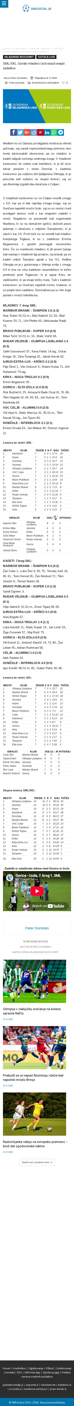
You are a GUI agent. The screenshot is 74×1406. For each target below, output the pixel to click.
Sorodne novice (35, 941)
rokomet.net (48, 1385)
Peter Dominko (18, 77)
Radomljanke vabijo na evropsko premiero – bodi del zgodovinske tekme (35, 1144)
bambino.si (64, 1385)
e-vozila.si (15, 1389)
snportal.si (32, 1385)
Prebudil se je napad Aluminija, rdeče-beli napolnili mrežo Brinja (33, 1077)
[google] (27, 132)
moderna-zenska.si (35, 1389)
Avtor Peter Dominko (36, 946)
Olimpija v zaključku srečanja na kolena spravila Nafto (32, 1011)
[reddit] (33, 132)
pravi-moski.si (58, 1389)
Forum (6, 1368)
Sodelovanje (63, 1368)
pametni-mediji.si (13, 1385)
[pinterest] (40, 132)
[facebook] (13, 132)
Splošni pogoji (51, 1372)
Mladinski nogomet (40, 48)
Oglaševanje (35, 1368)
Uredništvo (19, 1368)
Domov (6, 48)
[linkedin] (47, 132)
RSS (19, 1372)
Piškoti (50, 1368)
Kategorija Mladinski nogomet (35, 952)
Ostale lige (20, 48)
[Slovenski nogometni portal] (37, 4)
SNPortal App (32, 1372)
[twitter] (20, 132)
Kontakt (10, 1372)
